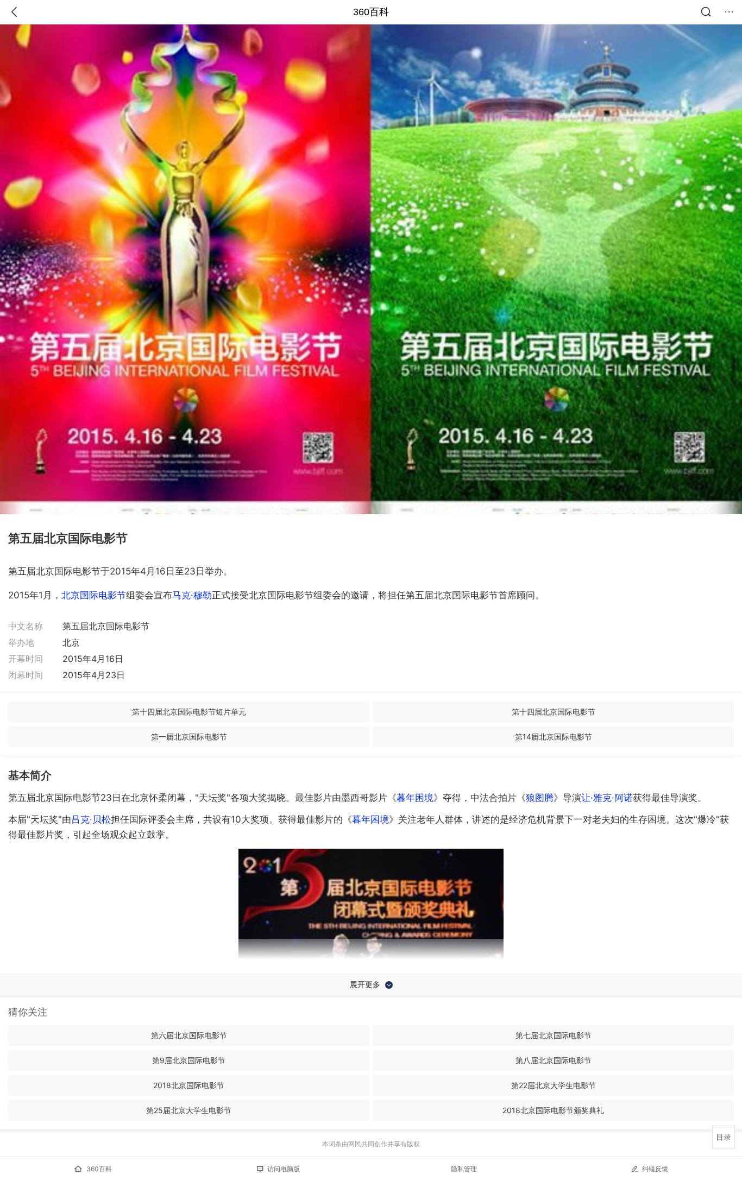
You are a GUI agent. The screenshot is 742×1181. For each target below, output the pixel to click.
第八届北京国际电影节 (553, 1060)
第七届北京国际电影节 (553, 1035)
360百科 (371, 12)
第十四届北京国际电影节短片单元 (189, 711)
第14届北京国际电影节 (553, 736)
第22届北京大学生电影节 (553, 1085)
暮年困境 (415, 797)
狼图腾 (540, 797)
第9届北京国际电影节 (188, 1060)
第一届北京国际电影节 (189, 736)
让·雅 (607, 797)
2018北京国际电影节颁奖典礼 (553, 1110)
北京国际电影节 (93, 595)
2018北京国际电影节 (188, 1085)
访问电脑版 (283, 1169)
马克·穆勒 (192, 595)
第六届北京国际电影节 (189, 1035)
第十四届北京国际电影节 (553, 711)
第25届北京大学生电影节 (188, 1110)
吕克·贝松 (91, 819)
